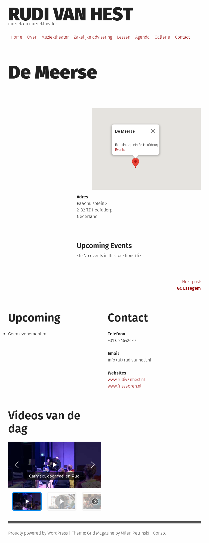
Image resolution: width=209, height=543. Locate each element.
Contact (182, 37)
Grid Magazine (100, 533)
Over (31, 37)
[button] (135, 163)
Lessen (123, 37)
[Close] (152, 131)
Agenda (142, 37)
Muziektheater (55, 37)
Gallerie (162, 37)
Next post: (189, 285)
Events (120, 150)
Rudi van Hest (70, 14)
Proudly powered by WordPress (38, 533)
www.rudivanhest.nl (126, 379)
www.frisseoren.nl (125, 386)
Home (16, 37)
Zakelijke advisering (93, 37)
